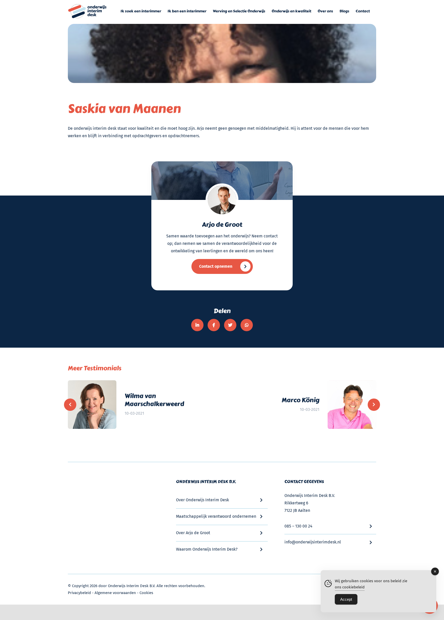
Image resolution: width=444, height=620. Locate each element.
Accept (346, 599)
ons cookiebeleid (350, 587)
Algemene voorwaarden (115, 592)
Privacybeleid (79, 592)
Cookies (146, 592)
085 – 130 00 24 (298, 526)
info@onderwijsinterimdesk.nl (312, 542)
